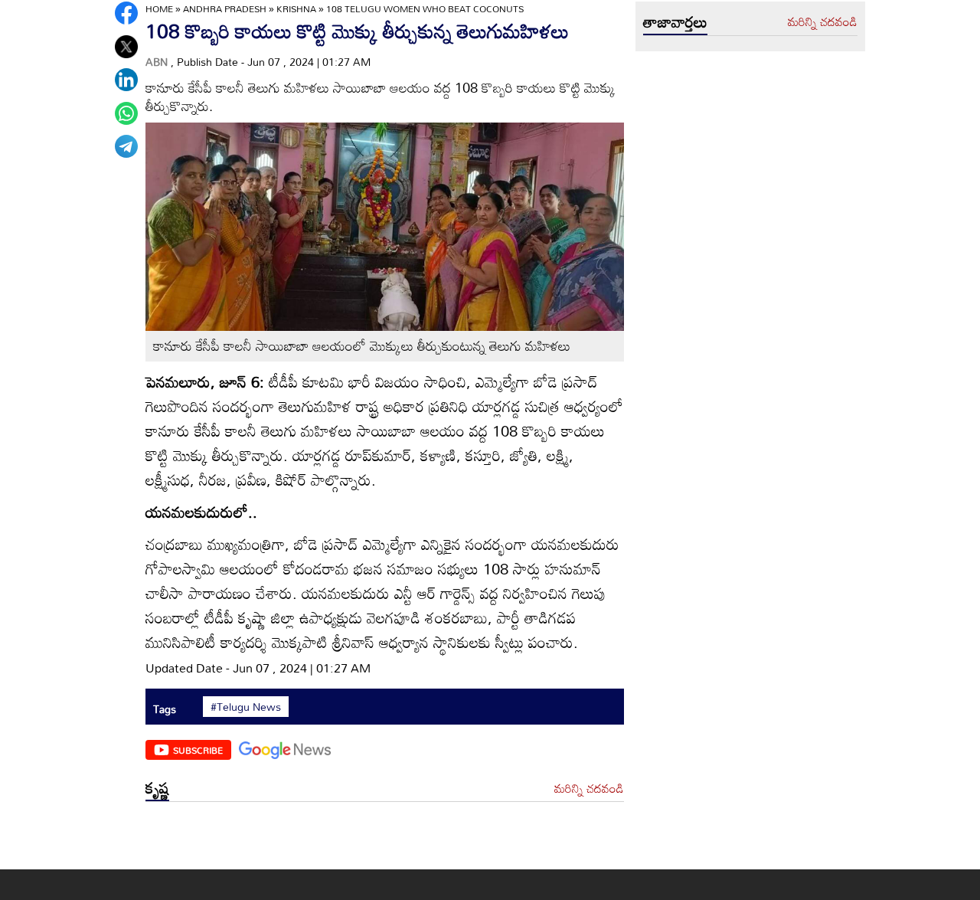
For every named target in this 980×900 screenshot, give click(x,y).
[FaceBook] (126, 13)
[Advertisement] (384, 839)
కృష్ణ (157, 787)
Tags (164, 709)
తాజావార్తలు (675, 21)
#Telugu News (246, 707)
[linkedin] (126, 79)
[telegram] (126, 146)
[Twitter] (126, 46)
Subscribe (198, 750)
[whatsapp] (126, 113)
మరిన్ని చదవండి (589, 789)
